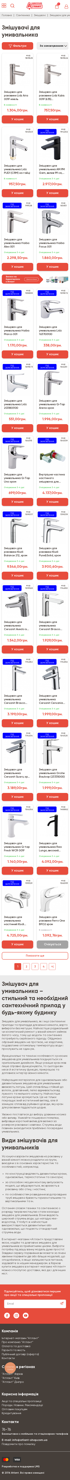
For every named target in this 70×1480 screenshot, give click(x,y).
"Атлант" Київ (10, 1378)
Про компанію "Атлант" (17, 1342)
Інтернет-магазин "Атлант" (20, 1338)
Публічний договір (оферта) (20, 1354)
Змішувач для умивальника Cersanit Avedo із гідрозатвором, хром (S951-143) (15, 626)
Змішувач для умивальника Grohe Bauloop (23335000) (52, 773)
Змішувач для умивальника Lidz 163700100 (50, 331)
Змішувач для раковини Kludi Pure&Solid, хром (50, 552)
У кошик (17, 119)
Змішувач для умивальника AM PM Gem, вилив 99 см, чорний (52, 169)
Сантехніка (23, 15)
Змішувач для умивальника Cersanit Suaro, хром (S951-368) (17, 773)
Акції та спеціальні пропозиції (21, 1401)
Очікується (52, 944)
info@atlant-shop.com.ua (29, 1440)
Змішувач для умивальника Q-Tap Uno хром (17, 478)
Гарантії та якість (13, 1350)
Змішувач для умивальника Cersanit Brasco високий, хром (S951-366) (17, 700)
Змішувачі (40, 15)
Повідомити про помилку (18, 1444)
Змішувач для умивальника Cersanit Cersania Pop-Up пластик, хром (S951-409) (51, 700)
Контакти (8, 1358)
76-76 (6, 1430)
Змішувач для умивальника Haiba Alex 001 (16, 243)
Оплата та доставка (16, 1346)
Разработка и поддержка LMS (21, 1466)
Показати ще (35, 955)
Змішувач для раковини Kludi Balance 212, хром (15, 552)
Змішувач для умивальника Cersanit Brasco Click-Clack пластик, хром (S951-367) (52, 626)
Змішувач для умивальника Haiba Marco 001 (16, 331)
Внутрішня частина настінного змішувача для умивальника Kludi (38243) (52, 478)
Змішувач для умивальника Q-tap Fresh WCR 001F (17, 847)
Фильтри (19, 46)
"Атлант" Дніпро (13, 1382)
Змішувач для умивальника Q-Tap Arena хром (52, 405)
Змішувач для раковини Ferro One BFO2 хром (52, 921)
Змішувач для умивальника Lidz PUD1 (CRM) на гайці (17, 169)
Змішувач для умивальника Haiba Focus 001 (51, 243)
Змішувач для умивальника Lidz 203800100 (15, 405)
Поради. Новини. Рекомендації (22, 1405)
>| (52, 966)
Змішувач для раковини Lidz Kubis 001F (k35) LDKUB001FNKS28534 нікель (52, 96)
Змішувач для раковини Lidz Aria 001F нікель (16, 96)
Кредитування (11, 1413)
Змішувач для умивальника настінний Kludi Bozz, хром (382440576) (14, 921)
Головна (7, 15)
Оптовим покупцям (14, 1409)
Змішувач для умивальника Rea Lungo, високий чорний (50, 847)
